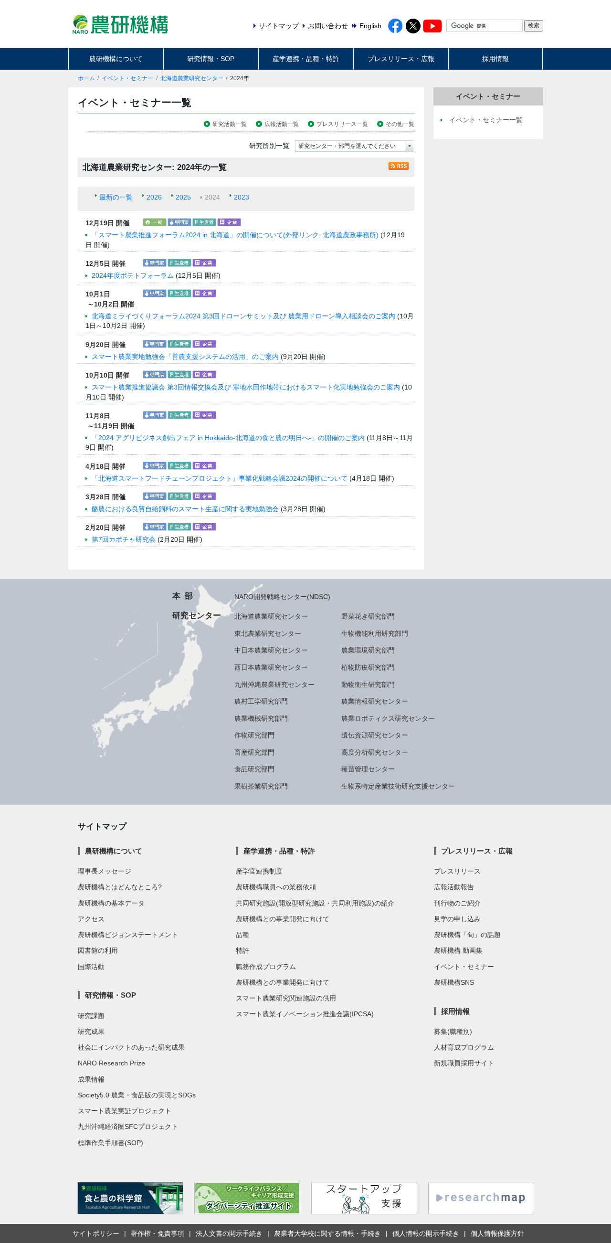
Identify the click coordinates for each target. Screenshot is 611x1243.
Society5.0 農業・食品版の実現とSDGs (137, 1095)
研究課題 (91, 1016)
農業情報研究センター (374, 701)
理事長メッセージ (104, 871)
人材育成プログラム (464, 1047)
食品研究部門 (254, 769)
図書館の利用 (98, 950)
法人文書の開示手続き (229, 1233)
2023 (241, 197)
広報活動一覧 (281, 124)
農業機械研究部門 (261, 718)
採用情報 (495, 59)
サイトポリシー (96, 1233)
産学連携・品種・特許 (306, 59)
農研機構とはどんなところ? (120, 887)
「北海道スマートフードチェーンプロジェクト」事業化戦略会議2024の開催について (220, 478)
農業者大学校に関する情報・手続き (327, 1233)
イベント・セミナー (127, 78)
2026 (154, 197)
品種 (242, 934)
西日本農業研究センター (271, 667)
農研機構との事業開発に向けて (282, 919)
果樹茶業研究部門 (261, 786)
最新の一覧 (116, 197)
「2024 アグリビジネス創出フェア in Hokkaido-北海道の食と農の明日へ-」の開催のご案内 (228, 438)
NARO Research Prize (111, 1063)
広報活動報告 (454, 887)
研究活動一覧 (229, 124)
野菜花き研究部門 (368, 616)
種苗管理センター (368, 769)
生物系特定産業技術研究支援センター (398, 786)
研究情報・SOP (210, 59)
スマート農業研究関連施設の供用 (286, 998)
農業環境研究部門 (368, 650)
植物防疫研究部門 (368, 667)
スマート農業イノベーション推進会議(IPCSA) (305, 1014)
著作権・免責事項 (157, 1233)
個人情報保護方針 (497, 1233)
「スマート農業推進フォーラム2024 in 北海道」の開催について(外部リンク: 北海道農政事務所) (236, 235)
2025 (183, 197)
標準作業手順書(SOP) (110, 1143)
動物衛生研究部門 (368, 684)
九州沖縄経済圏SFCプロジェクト (128, 1126)
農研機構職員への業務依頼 (276, 887)
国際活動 (91, 966)
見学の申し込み (457, 919)
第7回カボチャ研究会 (124, 539)
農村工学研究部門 (261, 701)
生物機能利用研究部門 (374, 633)
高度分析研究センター (374, 752)
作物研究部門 (254, 735)
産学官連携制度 (259, 871)
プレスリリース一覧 (342, 124)
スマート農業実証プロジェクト (124, 1111)
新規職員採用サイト (464, 1063)
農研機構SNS (454, 982)
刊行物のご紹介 (457, 903)
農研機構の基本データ (111, 903)
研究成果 (91, 1031)
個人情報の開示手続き (425, 1233)
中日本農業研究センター (271, 650)
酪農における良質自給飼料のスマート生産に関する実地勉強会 (185, 509)
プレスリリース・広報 (401, 59)
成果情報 (91, 1079)
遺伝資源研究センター (374, 735)
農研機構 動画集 (458, 950)
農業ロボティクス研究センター (388, 718)
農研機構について (116, 59)
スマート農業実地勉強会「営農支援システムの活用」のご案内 (185, 356)
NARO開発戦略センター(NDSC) (282, 596)
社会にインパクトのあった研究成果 (131, 1047)
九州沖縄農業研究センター (274, 684)
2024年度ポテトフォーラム (133, 275)
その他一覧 (400, 124)
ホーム (86, 78)
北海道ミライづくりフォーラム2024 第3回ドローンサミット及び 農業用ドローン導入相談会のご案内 (243, 316)
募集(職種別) (453, 1031)
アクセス (91, 919)
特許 (242, 950)
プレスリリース (457, 871)
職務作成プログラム (266, 966)
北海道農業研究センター (191, 78)
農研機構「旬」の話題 (467, 934)
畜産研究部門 (254, 752)
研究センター (196, 615)
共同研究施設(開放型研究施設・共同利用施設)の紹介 (315, 903)
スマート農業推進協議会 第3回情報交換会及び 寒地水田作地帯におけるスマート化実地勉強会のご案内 (246, 387)
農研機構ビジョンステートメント (128, 934)
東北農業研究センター (267, 633)
